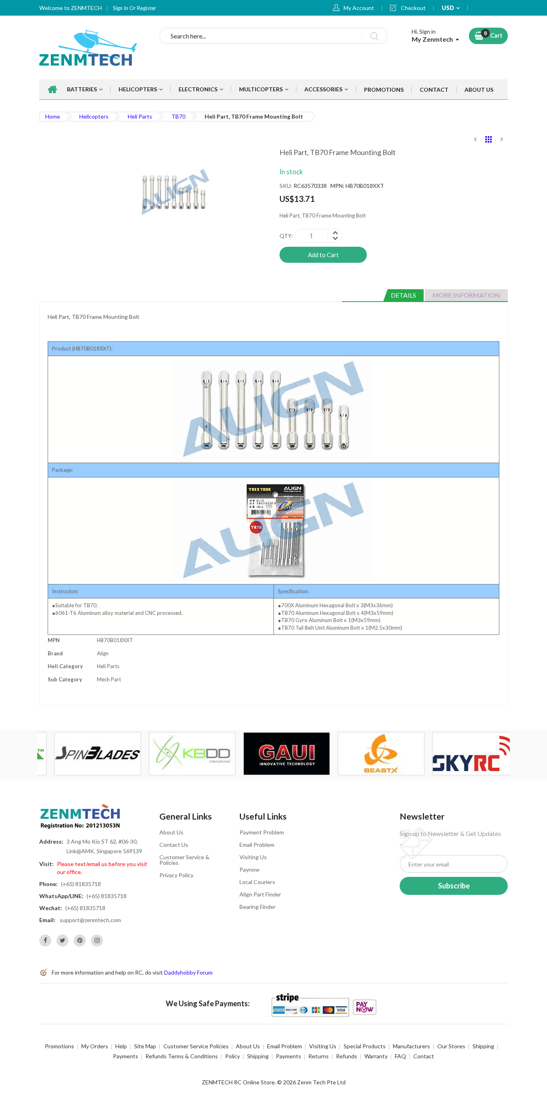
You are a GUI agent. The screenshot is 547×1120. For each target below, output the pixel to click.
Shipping (483, 1046)
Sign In (121, 8)
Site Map (145, 1046)
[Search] (374, 36)
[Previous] (475, 141)
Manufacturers (411, 1046)
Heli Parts (140, 116)
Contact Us (173, 844)
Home (52, 116)
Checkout (413, 7)
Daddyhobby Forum (188, 972)
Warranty (376, 1056)
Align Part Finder (260, 894)
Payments (125, 1056)
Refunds (346, 1056)
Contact (423, 1056)
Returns (318, 1056)
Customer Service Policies (196, 1046)
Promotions (59, 1046)
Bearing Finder (257, 906)
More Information (466, 295)
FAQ (400, 1056)
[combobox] (273, 35)
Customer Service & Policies (184, 860)
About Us (171, 832)
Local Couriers (257, 881)
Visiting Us (253, 857)
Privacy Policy (176, 875)
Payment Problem (261, 832)
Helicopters (94, 116)
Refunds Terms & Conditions (181, 1056)
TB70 (178, 116)
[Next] (501, 141)
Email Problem (256, 844)
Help (121, 1046)
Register (146, 8)
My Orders (94, 1046)
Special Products (365, 1046)
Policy (232, 1056)
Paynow (249, 869)
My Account (359, 7)
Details (403, 295)
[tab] (403, 295)
